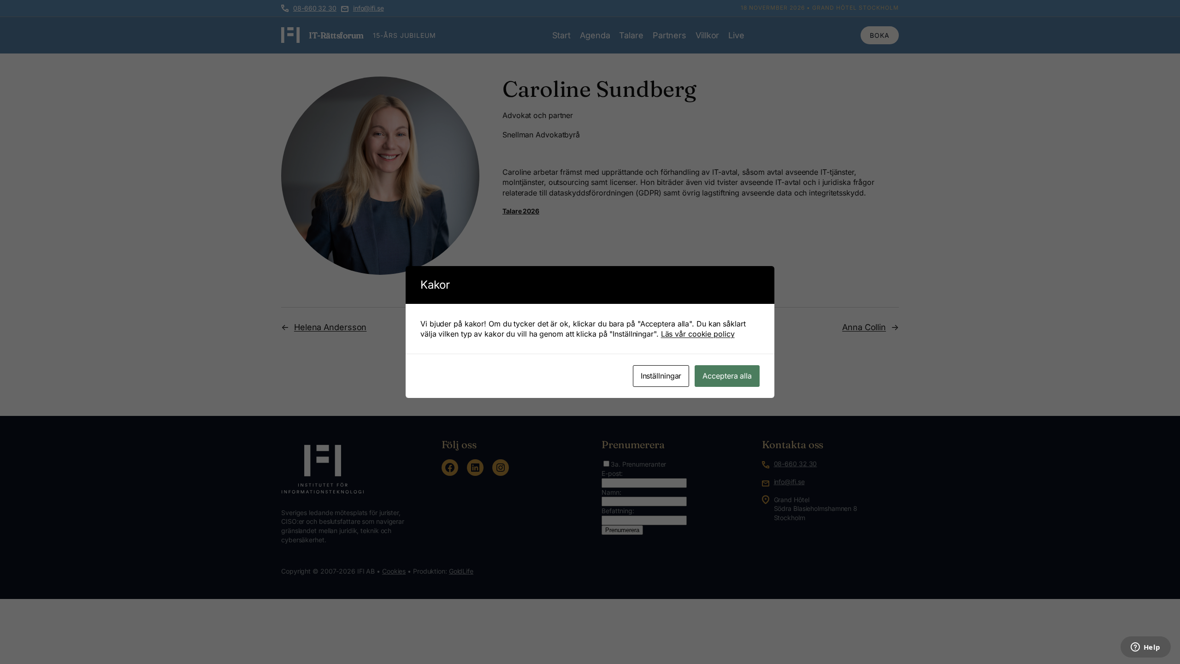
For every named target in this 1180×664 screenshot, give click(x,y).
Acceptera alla (727, 375)
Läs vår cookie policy (698, 333)
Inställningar (661, 375)
